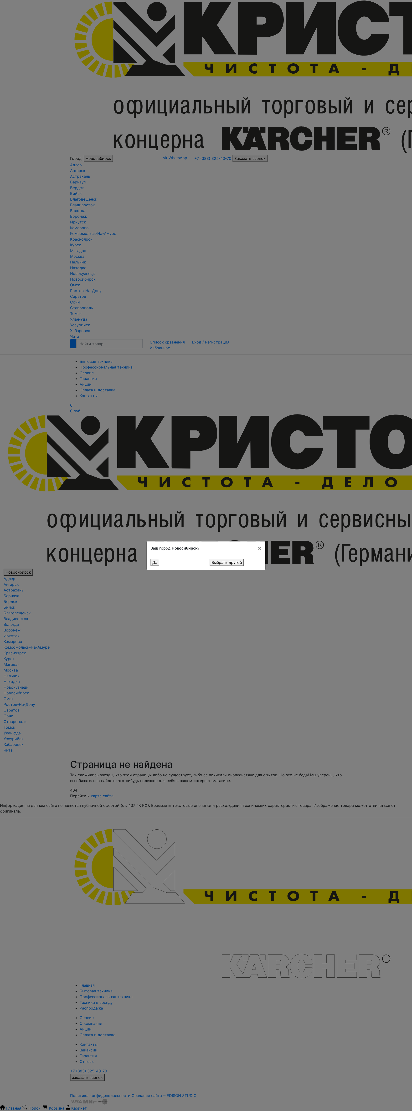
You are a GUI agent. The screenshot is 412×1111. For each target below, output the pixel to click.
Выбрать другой (226, 562)
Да (154, 562)
